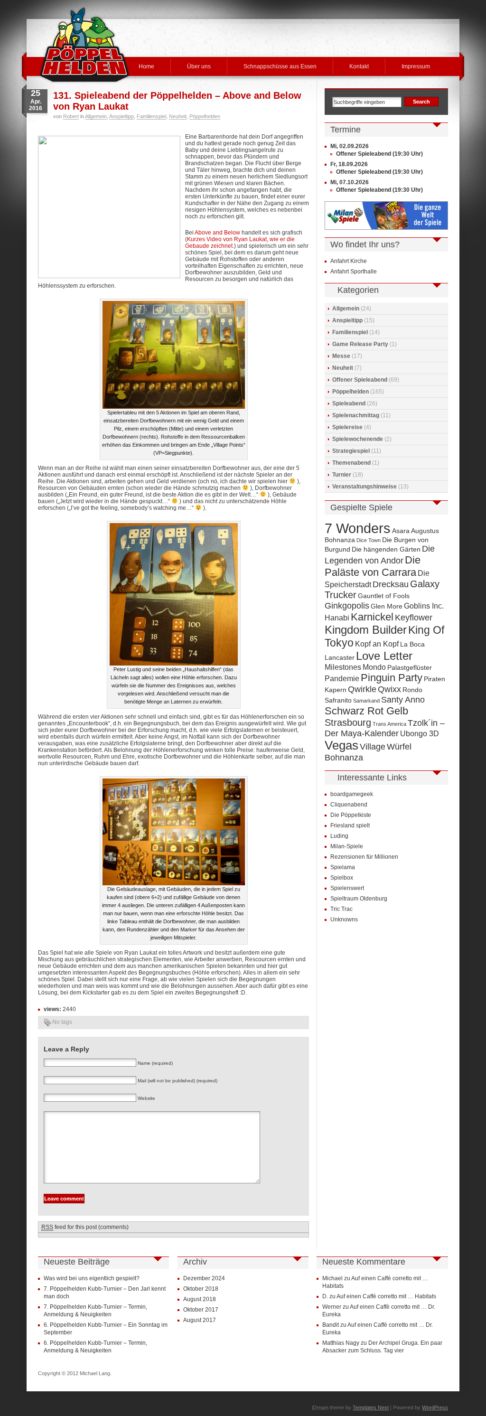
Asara (401, 531)
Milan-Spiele (346, 846)
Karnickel (372, 617)
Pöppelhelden (204, 116)
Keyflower (413, 617)
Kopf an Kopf (377, 643)
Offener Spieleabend (359, 379)
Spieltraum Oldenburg (358, 898)
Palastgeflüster (409, 667)
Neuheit (178, 116)
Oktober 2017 (200, 1309)
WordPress (435, 1407)
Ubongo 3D (419, 733)
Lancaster (340, 657)
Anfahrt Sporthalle (353, 271)
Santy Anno (403, 699)
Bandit (330, 1325)
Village (372, 746)
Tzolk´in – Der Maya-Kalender (385, 728)
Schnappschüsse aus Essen (280, 66)
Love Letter (384, 655)
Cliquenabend (348, 804)
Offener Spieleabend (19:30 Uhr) (379, 153)
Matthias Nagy (340, 1343)
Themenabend (351, 462)
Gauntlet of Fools (384, 596)
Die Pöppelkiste (350, 815)
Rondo (412, 690)
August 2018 (199, 1299)
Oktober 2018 (200, 1288)
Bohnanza (340, 540)
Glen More (386, 606)
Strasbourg (348, 722)
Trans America (389, 724)
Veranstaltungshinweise (364, 486)
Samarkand (366, 700)
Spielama (342, 867)
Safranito (338, 700)
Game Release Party (360, 344)
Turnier (341, 474)
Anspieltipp (121, 116)
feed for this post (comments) (85, 1227)
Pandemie (342, 678)
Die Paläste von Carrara (373, 566)
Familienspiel (151, 116)
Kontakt (359, 66)
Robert (71, 116)
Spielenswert (347, 888)
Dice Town (368, 540)
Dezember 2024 (204, 1278)
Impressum (416, 66)
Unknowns (344, 919)
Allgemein (96, 116)
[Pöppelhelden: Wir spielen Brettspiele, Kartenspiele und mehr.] (84, 44)
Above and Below (217, 232)
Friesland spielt (350, 825)
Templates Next (371, 1407)
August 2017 (199, 1320)
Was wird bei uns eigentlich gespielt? (92, 1278)
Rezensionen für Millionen (364, 856)
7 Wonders (358, 528)
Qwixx (389, 689)
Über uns (199, 66)
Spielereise (347, 427)
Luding (339, 836)
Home (146, 66)
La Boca (412, 644)
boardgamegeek (351, 794)
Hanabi (337, 617)
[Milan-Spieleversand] (386, 228)
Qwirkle (362, 689)
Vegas (341, 745)
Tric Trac (341, 909)
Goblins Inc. (424, 605)
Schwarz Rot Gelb (366, 711)
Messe (341, 356)
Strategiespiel (351, 451)
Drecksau (391, 584)
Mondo (374, 667)
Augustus (425, 531)
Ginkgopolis (347, 605)
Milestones (343, 667)
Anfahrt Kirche (348, 261)
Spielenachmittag (355, 415)
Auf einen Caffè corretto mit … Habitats (386, 1296)
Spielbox (341, 877)
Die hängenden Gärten (386, 549)
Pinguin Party (391, 678)
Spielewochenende (357, 439)
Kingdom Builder (366, 629)
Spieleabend (348, 403)
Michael (332, 1278)
